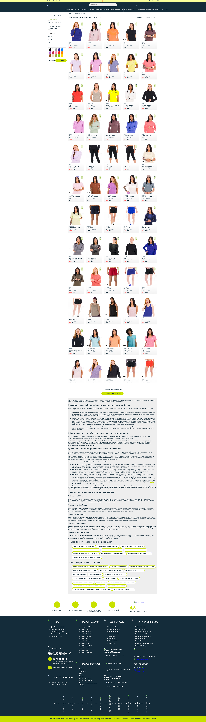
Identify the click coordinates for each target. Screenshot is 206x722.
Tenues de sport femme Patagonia (112, 553)
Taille (50, 39)
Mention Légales (61, 719)
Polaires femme (101, 582)
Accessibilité (139, 719)
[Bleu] (62, 49)
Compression (53, 28)
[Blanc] (53, 49)
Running (81, 669)
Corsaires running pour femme (111, 570)
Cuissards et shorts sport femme (122, 582)
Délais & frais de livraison (115, 686)
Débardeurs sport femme (134, 570)
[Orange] (62, 52)
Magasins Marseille (85, 636)
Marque (50, 36)
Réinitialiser (51, 60)
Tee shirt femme (110, 578)
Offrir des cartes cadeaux (59, 682)
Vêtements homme (113, 631)
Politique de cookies (102, 719)
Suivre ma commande (58, 629)
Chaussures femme (113, 629)
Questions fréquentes (58, 627)
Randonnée (83, 671)
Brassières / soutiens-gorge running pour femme (90, 567)
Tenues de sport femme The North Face (86, 557)
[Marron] (50, 55)
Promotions (111, 643)
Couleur (51, 46)
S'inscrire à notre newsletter (144, 643)
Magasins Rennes (85, 641)
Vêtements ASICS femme (77, 496)
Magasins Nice (84, 638)
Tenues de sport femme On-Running (85, 553)
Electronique (111, 636)
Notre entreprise (140, 627)
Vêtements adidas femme (77, 505)
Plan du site (151, 719)
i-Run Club (138, 645)
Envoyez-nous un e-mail (63, 667)
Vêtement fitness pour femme (115, 574)
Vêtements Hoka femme (77, 523)
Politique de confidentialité (81, 719)
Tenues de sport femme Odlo (135, 550)
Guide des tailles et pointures (60, 634)
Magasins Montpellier (86, 634)
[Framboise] (53, 52)
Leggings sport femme (118, 567)
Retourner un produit (57, 631)
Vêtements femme (113, 634)
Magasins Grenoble (85, 645)
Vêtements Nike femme (76, 514)
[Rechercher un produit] (115, 5)
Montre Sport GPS (85, 678)
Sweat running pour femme (129, 578)
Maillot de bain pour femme (82, 582)
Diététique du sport (113, 641)
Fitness (81, 676)
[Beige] (53, 55)
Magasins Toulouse (85, 631)
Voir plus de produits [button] (113, 393)
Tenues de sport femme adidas (83, 546)
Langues (56, 704)
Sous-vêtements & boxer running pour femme (88, 586)
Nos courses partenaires (143, 636)
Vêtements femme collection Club (142, 567)
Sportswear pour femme (116, 586)
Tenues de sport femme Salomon (139, 553)
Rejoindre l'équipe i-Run (143, 631)
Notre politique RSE (141, 629)
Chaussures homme (113, 627)
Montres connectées (85, 680)
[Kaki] (56, 55)
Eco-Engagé (53, 19)
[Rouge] (59, 52)
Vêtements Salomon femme (78, 532)
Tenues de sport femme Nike (112, 550)
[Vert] (59, 55)
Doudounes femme (79, 574)
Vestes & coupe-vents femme (123, 589)
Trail (80, 673)
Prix (49, 42)
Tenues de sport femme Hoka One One (86, 550)
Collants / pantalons (55, 26)
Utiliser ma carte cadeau (58, 684)
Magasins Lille (83, 650)
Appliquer (62, 60)
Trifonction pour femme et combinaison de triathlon (91, 589)
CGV (51, 719)
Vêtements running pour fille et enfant (87, 578)
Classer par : (139, 17)
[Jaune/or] (62, 55)
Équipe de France (95, 574)
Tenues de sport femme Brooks (132, 546)
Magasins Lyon (84, 643)
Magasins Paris (84, 629)
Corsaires (52, 31)
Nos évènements (140, 638)
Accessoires (111, 638)
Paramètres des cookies (123, 719)
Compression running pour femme (84, 570)
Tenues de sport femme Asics (108, 546)
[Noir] (50, 49)
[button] (57, 606)
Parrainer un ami (56, 636)
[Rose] (56, 52)
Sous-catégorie (54, 22)
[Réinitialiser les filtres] (62, 15)
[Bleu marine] (59, 49)
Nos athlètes (139, 641)
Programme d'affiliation (142, 634)
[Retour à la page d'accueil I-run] (54, 7)
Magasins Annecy (84, 648)
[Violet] (50, 52)
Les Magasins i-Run (85, 627)
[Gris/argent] (56, 49)
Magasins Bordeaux (85, 652)
